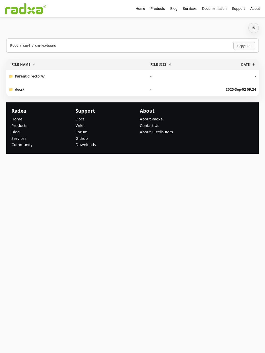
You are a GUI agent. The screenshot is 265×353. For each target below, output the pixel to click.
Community (22, 144)
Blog (174, 8)
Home (140, 8)
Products (157, 8)
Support (238, 8)
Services (190, 8)
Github (82, 138)
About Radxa (151, 118)
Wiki (79, 125)
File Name (21, 64)
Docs (80, 118)
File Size (158, 64)
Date (245, 64)
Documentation (214, 8)
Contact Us (149, 125)
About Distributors (156, 131)
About (255, 8)
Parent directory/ (30, 76)
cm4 (26, 45)
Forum (81, 131)
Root (14, 45)
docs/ (19, 89)
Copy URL (244, 46)
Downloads (86, 144)
